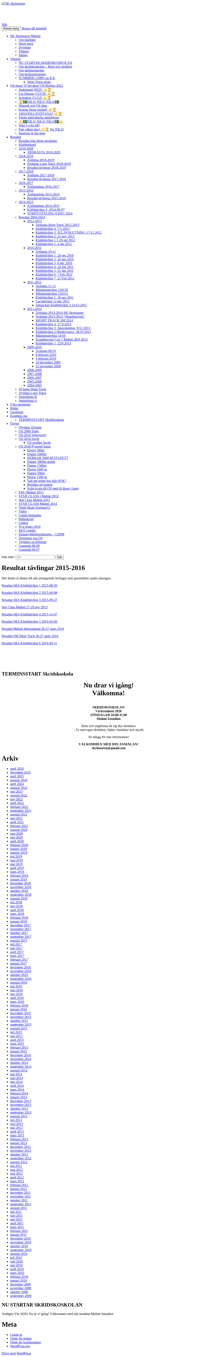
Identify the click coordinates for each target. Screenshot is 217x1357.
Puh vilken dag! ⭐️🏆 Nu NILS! (41, 129)
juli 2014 (16, 1074)
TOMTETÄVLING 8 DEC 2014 (49, 213)
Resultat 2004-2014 (32, 217)
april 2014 (17, 1085)
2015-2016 (26, 190)
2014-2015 (26, 202)
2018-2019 (26, 156)
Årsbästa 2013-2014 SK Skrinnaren (59, 313)
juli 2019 (16, 856)
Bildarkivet (26, 519)
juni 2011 (16, 1215)
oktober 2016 (19, 975)
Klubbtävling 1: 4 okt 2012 (54, 244)
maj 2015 (16, 1036)
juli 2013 (16, 1120)
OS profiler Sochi (39, 442)
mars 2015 (17, 1043)
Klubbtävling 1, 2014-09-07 (46, 209)
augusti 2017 (18, 940)
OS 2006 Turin (29, 431)
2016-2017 (26, 183)
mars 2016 (17, 1001)
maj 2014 (16, 1082)
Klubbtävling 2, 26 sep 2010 (55, 259)
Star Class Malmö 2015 (34, 500)
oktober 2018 (19, 891)
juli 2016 (16, 986)
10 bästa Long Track (32, 393)
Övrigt (14, 423)
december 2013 (20, 1101)
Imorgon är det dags (32, 133)
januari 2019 (18, 879)
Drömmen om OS (31, 538)
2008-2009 (34, 370)
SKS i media (27, 530)
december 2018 (20, 883)
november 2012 (20, 1150)
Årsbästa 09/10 (46, 351)
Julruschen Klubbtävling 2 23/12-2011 (61, 305)
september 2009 (20, 1296)
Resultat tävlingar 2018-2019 (46, 167)
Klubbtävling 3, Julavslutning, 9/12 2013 (63, 328)
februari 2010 (19, 1276)
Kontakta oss (19, 416)
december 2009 (20, 1284)
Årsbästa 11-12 (46, 286)
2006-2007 (34, 377)
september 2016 (20, 979)
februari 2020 (19, 845)
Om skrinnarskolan (31, 70)
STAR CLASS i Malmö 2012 (39, 496)
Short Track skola (39, 82)
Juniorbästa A (28, 400)
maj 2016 (16, 994)
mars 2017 (17, 956)
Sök (4, 24)
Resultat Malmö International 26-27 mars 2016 (33, 629)
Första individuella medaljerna (39, 117)
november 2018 (20, 887)
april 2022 (17, 803)
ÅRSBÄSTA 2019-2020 (43, 152)
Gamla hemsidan (30, 515)
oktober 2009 (19, 1292)
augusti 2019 (18, 852)
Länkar (23, 523)
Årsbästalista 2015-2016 (43, 194)
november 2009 (20, 1288)
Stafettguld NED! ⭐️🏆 (35, 89)
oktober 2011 (19, 1200)
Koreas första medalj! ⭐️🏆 (38, 109)
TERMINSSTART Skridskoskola (41, 419)
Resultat (15, 137)
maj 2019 (16, 864)
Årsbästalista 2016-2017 (43, 186)
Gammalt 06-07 (29, 549)
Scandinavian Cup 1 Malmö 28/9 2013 (62, 339)
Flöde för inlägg (21, 1338)
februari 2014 (19, 1093)
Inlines (23, 55)
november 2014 (20, 1059)
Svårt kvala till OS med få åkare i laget (53, 488)
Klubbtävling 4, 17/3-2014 (53, 324)
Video (23, 511)
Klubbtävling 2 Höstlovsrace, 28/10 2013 (63, 332)
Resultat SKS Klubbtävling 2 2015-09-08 (29, 592)
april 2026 (17, 768)
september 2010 (20, 1250)
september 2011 (20, 1204)
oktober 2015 (19, 1021)
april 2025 (17, 776)
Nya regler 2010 (29, 526)
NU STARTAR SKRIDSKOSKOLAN (45, 63)
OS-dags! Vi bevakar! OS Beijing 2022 (36, 85)
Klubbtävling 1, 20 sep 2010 (55, 255)
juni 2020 (16, 833)
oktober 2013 (19, 1108)
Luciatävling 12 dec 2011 (53, 301)
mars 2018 (17, 914)
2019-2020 (26, 148)
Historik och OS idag (33, 105)
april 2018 (17, 910)
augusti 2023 (18, 787)
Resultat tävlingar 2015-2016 (46, 198)
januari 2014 (18, 1097)
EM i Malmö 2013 (31, 492)
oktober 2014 (19, 1063)
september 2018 (20, 894)
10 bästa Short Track (32, 389)
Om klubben (27, 40)
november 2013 (20, 1105)
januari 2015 (18, 1051)
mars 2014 (17, 1089)
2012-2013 (34, 221)
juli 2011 (16, 1212)
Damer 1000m (36, 454)
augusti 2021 (18, 814)
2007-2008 (34, 374)
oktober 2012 (19, 1154)
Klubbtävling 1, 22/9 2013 (53, 343)
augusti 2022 (18, 795)
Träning (15, 59)
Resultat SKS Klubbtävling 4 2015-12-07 (29, 614)
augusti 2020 (18, 830)
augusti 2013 (18, 1116)
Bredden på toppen (40, 484)
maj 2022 (16, 799)
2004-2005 (34, 385)
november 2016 (20, 971)
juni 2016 (16, 990)
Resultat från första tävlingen (38, 141)
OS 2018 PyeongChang (35, 446)
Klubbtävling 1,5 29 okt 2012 (55, 240)
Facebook (16, 412)
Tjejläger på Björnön (32, 542)
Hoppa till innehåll (34, 28)
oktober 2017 (19, 933)
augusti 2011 (18, 1208)
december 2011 (20, 1192)
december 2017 (20, 925)
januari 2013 (18, 1143)
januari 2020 (18, 849)
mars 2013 (17, 1135)
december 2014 (20, 1055)
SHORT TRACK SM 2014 (54, 320)
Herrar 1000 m (37, 469)
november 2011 (20, 1196)
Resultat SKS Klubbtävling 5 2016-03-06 (29, 621)
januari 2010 (18, 1280)
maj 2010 (16, 1265)
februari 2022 (19, 807)
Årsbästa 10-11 (46, 251)
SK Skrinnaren (24, 14)
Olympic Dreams (30, 427)
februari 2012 (19, 1185)
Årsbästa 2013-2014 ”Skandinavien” (60, 316)
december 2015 (20, 1013)
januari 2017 (18, 963)
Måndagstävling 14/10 (50, 335)
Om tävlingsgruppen (32, 74)
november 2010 (20, 1242)
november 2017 (20, 929)
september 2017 (20, 936)
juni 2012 (16, 1170)
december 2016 (20, 967)
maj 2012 (16, 1173)
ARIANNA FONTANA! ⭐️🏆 (40, 113)
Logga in (16, 1334)
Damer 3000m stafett (41, 462)
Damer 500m (36, 473)
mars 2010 (17, 1273)
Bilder (14, 408)
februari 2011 (19, 1231)
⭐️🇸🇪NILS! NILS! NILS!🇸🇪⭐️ (41, 121)
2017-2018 (26, 171)
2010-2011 (34, 248)
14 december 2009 (48, 362)
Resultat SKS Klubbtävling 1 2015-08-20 (29, 585)
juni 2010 (16, 1261)
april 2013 (17, 1131)
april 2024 (17, 784)
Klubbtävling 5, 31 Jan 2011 (55, 271)
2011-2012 (34, 282)
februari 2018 (19, 917)
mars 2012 (17, 1181)
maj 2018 (16, 906)
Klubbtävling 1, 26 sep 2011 (55, 297)
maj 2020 (16, 837)
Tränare (24, 51)
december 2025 (20, 772)
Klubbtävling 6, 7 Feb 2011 (54, 274)
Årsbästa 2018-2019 (40, 160)
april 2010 (17, 1269)
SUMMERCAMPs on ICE (37, 78)
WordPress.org (20, 1346)
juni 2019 (16, 860)
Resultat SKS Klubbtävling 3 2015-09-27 (29, 600)
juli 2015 (16, 1032)
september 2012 (20, 1158)
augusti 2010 (18, 1254)
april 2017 (17, 952)
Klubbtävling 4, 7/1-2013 (53, 228)
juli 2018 (16, 902)
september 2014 (20, 1066)
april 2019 (17, 868)
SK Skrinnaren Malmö (25, 36)
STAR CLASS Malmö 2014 (38, 504)
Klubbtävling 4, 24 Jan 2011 (55, 267)
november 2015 (20, 1017)
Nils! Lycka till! (29, 125)
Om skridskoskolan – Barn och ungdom (45, 66)
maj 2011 (16, 1219)
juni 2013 (16, 1124)
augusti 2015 (18, 1028)
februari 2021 (19, 826)
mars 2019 (17, 872)
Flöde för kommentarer (25, 1342)
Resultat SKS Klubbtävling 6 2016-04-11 (29, 643)
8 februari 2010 (46, 355)
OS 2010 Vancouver (32, 435)
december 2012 (20, 1147)
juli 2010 (16, 1257)
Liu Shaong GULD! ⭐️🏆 (37, 94)
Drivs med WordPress (16, 1353)
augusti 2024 (18, 780)
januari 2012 (18, 1189)
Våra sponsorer (20, 404)
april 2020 (17, 841)
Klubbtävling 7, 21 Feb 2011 (55, 278)
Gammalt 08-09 (29, 546)
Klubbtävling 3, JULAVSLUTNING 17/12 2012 (69, 232)
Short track (26, 43)
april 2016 (17, 998)
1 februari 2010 (46, 358)
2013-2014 (34, 309)
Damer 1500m (36, 465)
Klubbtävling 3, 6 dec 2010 (54, 263)
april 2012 (17, 1177)
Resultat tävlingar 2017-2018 (46, 179)
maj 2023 (16, 791)
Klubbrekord (27, 144)
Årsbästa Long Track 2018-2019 (49, 164)
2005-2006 (34, 381)
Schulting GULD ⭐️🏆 (35, 98)
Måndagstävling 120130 (52, 290)
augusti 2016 (18, 982)
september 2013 (20, 1112)
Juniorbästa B (28, 397)
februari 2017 (19, 959)
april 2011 (17, 1223)
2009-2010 (34, 347)
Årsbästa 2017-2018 (40, 175)
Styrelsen (25, 47)
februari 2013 (19, 1139)
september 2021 (20, 810)
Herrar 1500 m (37, 477)
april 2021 (17, 822)
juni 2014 (16, 1078)
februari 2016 (19, 1005)
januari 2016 (18, 1009)
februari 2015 (19, 1047)
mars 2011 (17, 1227)
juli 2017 (16, 944)
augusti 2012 (18, 1162)
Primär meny (11, 28)
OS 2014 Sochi (29, 439)
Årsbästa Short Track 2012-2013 (57, 225)
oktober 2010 (19, 1246)
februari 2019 (19, 875)
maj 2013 (16, 1127)
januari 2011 (18, 1234)
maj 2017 (16, 948)
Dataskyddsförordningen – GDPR (41, 534)
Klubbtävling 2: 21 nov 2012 (55, 236)
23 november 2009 (48, 366)
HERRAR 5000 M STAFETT (47, 458)
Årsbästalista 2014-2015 (43, 206)
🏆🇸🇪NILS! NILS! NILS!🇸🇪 (39, 102)
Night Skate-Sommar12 (34, 507)
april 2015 (17, 1040)
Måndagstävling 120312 (52, 293)
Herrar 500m (35, 450)
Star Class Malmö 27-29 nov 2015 (25, 607)
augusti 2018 (18, 898)
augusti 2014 (18, 1070)
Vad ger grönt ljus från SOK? (46, 481)
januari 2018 (18, 921)
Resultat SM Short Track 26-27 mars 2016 (30, 636)
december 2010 (20, 1238)
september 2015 (20, 1024)
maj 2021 (16, 818)
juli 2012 (16, 1166)
